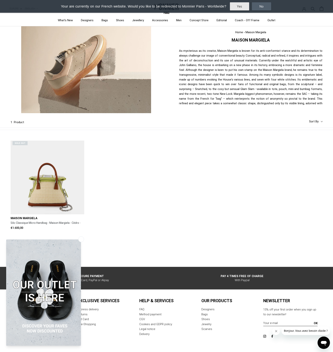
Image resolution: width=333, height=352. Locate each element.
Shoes (120, 20)
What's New (65, 20)
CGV (142, 319)
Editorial (222, 20)
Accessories (160, 20)
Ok (316, 323)
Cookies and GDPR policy (155, 324)
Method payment (150, 314)
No (261, 6)
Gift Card (83, 319)
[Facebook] (272, 336)
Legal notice (147, 329)
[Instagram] (264, 336)
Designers (87, 20)
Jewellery (138, 20)
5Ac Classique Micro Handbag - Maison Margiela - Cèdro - (46, 222)
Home (239, 32)
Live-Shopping (86, 324)
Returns (82, 314)
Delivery (144, 334)
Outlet (271, 20)
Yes (239, 6)
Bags (105, 20)
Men (179, 20)
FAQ (141, 309)
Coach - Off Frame (247, 20)
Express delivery (88, 309)
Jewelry (206, 324)
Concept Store (199, 20)
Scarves (206, 329)
